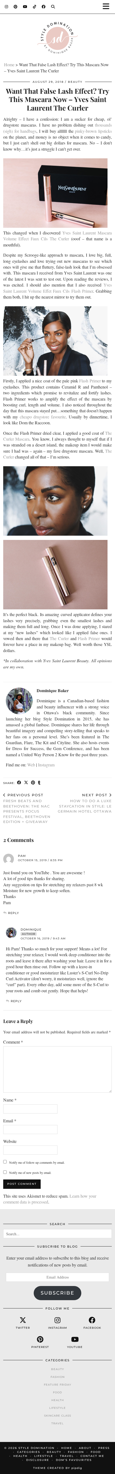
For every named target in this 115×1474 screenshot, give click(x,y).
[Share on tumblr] (39, 783)
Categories (28, 1452)
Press (104, 1448)
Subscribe (57, 1293)
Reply (13, 913)
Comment (13, 1042)
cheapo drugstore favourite (43, 417)
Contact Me (92, 1456)
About (85, 1448)
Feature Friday (57, 1384)
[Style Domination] (57, 39)
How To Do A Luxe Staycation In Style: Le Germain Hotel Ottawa (85, 803)
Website (10, 1141)
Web (31, 764)
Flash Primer (90, 380)
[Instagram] (6, 6)
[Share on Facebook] (19, 783)
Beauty (75, 82)
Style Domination (36, 1448)
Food (57, 1392)
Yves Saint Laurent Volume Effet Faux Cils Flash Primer (57, 287)
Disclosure (37, 1460)
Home (9, 64)
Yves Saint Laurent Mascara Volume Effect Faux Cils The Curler (57, 235)
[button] (107, 7)
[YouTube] (25, 6)
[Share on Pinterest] (33, 783)
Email (9, 1120)
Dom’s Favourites (74, 1460)
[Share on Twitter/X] (26, 783)
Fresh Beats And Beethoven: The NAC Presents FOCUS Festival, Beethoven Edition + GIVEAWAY (27, 808)
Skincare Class (57, 1415)
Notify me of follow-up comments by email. (37, 1162)
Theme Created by (57, 1468)
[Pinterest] (16, 6)
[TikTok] (34, 6)
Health (57, 1400)
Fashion (58, 1377)
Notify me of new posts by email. (30, 1172)
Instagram (46, 764)
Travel (57, 1423)
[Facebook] (44, 6)
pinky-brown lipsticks (93, 131)
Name (10, 1100)
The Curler (59, 638)
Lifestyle (57, 1408)
